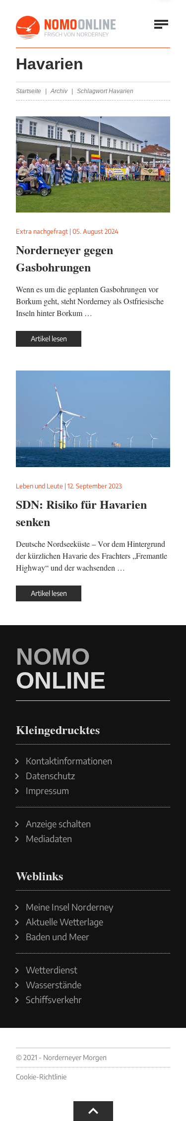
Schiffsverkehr (54, 999)
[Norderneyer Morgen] (66, 28)
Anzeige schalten (58, 823)
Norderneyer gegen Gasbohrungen (64, 258)
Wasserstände (53, 984)
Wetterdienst (51, 969)
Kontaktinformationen (69, 760)
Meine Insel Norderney (70, 907)
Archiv (59, 91)
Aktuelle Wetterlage (64, 921)
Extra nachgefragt (42, 231)
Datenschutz (50, 775)
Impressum (47, 790)
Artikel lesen (49, 338)
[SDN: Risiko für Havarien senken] (93, 419)
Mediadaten (49, 838)
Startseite (28, 91)
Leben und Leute (39, 486)
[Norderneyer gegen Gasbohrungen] (93, 164)
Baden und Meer (57, 936)
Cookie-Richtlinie (41, 1076)
